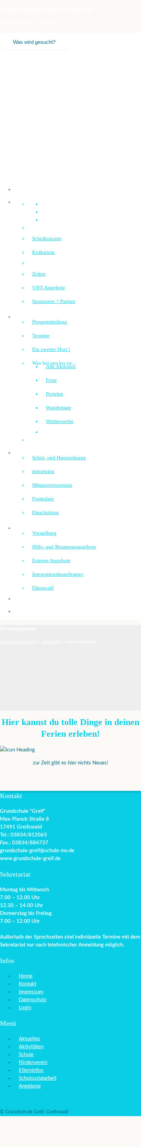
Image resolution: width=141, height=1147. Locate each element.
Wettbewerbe (60, 421)
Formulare (43, 499)
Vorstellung (44, 533)
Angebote (30, 1086)
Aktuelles (29, 1038)
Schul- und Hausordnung (59, 457)
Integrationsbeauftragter (57, 574)
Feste (51, 380)
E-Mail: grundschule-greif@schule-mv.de (46, 9)
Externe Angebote (51, 560)
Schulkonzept (46, 238)
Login (25, 1007)
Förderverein (32, 611)
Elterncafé (43, 588)
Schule (26, 1054)
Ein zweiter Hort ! (51, 349)
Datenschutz (33, 999)
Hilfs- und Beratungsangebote (64, 547)
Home (26, 976)
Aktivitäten (31, 1046)
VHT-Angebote (48, 287)
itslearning (43, 471)
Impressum (31, 991)
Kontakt (27, 984)
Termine (41, 335)
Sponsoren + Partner (53, 301)
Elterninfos (31, 1070)
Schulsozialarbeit (36, 528)
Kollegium (43, 252)
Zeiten (39, 274)
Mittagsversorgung (52, 485)
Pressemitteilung (49, 322)
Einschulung (45, 512)
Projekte (54, 394)
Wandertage (58, 407)
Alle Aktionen (61, 366)
